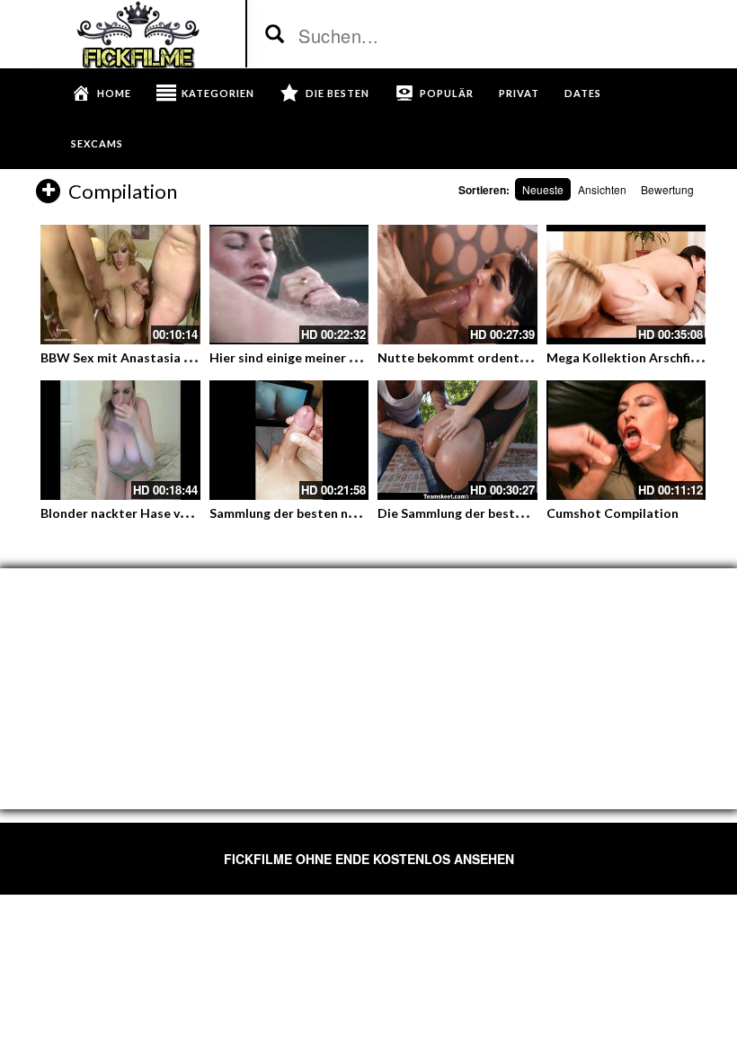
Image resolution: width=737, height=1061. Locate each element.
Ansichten (602, 189)
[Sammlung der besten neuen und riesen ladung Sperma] (289, 440)
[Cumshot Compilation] (626, 440)
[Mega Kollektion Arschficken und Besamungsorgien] (626, 284)
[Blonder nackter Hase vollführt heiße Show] (120, 440)
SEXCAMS (97, 143)
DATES (582, 93)
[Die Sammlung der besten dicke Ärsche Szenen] (457, 440)
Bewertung (667, 189)
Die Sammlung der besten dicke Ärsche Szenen (515, 513)
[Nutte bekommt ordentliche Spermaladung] (457, 284)
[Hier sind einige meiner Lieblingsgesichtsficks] (289, 284)
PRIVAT (519, 93)
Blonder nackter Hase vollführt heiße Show (168, 513)
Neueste (543, 189)
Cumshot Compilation (612, 513)
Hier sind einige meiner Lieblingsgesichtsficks (343, 357)
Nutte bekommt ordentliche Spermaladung (506, 357)
